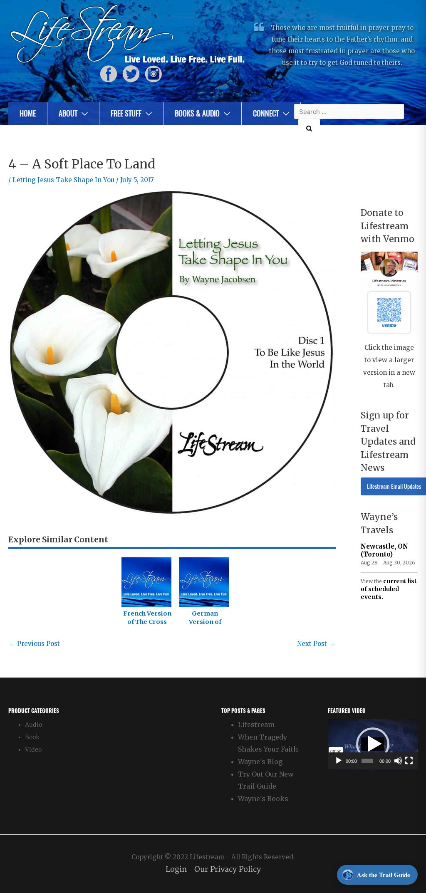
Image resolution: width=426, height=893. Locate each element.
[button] (372, 744)
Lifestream (256, 724)
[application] (373, 744)
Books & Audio (197, 113)
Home (28, 113)
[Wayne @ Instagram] (153, 74)
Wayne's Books (263, 798)
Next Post (316, 644)
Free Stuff (126, 113)
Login (176, 869)
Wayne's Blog (260, 761)
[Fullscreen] (409, 761)
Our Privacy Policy (227, 869)
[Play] (338, 761)
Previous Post (34, 644)
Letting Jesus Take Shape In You (63, 180)
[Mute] (398, 761)
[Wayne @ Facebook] (108, 74)
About (68, 113)
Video (33, 749)
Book (32, 737)
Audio (33, 724)
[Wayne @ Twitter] (131, 74)
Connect (266, 113)
